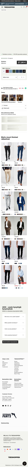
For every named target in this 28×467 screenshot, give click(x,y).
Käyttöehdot (17, 364)
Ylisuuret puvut (17, 387)
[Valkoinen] (3, 71)
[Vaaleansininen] (10, 71)
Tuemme (16, 368)
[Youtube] (3, 405)
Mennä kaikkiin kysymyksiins (10, 341)
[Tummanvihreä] (14, 71)
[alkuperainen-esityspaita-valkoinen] (20, 287)
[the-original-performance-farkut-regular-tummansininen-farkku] (2, 263)
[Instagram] (8, 405)
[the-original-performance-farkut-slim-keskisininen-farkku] (7, 287)
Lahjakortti (4, 388)
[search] (21, 7)
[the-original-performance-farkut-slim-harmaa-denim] (4, 287)
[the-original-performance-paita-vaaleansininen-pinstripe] (21, 287)
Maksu (3, 365)
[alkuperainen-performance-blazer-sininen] (15, 214)
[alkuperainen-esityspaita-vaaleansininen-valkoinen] (22, 287)
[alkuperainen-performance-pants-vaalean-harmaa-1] (8, 165)
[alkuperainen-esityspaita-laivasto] (18, 287)
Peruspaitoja (5, 381)
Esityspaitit (4, 383)
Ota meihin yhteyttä (6, 396)
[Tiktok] (10, 405)
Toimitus (4, 364)
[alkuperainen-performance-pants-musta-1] (2, 165)
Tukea (24, 1)
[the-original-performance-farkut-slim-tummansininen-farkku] (3, 287)
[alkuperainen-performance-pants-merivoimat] (3, 165)
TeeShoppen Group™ (18, 465)
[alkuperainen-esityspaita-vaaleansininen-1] (15, 287)
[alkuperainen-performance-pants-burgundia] (5, 165)
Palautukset (5, 362)
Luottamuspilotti (14, 455)
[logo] (9, 7)
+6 (23, 165)
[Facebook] (5, 405)
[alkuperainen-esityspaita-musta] (16, 287)
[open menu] (2, 7)
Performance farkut (6, 384)
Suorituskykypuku (6, 387)
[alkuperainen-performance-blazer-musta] (17, 214)
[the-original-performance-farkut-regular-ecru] (4, 263)
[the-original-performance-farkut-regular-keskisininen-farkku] (8, 263)
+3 (23, 214)
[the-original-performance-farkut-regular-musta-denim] (3, 263)
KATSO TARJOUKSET (19, 3)
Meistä (15, 361)
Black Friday (17, 373)
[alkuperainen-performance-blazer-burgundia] (18, 214)
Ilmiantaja (16, 369)
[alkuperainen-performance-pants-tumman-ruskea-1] (7, 165)
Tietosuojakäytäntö (18, 365)
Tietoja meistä (17, 1)
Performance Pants (6, 385)
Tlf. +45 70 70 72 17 (6, 400)
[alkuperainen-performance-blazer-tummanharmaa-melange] (22, 214)
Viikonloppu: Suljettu (6, 399)
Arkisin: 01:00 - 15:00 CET (8, 398)
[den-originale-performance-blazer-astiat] (16, 214)
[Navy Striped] (20, 71)
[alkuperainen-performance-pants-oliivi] (4, 165)
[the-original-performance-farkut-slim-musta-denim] (2, 287)
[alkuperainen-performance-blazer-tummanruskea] (20, 214)
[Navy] (17, 71)
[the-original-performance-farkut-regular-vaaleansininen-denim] (7, 263)
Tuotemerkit (5, 366)
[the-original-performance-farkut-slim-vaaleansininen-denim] (5, 287)
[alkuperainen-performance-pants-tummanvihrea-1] (9, 165)
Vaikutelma (16, 362)
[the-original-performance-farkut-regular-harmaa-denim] (5, 263)
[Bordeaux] (7, 71)
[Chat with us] (25, 464)
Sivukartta (16, 366)
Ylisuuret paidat (17, 383)
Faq (3, 361)
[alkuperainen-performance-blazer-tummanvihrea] (21, 214)
